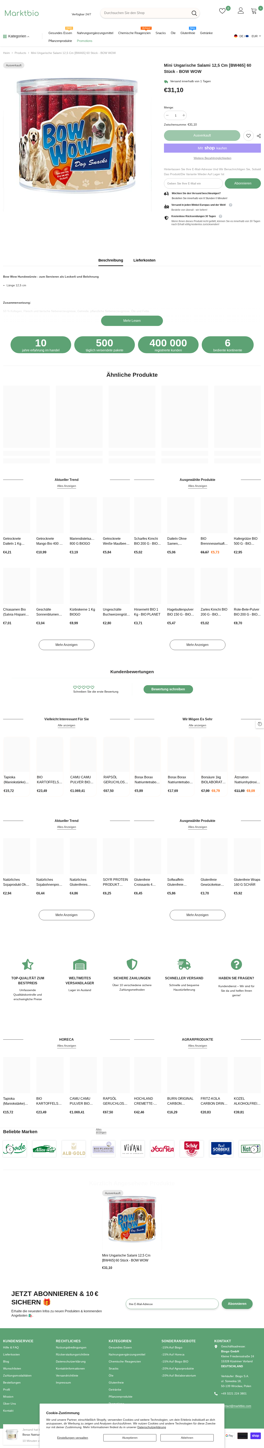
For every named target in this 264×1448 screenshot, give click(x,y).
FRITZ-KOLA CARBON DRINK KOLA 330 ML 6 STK (213, 1101)
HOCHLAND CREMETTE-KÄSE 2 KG (144, 1101)
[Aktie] (257, 136)
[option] (77, 137)
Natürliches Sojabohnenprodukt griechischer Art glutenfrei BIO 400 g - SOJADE (49, 882)
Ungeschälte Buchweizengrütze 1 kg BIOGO (116, 612)
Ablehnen (187, 1437)
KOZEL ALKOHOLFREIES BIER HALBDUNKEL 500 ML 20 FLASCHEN (247, 1101)
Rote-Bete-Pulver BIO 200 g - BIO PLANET (246, 612)
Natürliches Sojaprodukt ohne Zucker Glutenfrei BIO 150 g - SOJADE (16, 882)
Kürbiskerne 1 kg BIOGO (82, 612)
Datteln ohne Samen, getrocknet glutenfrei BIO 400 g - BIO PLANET (180, 541)
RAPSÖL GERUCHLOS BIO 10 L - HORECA (114, 780)
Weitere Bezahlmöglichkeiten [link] (212, 158)
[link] (248, 136)
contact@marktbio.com (236, 1406)
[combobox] (144, 13)
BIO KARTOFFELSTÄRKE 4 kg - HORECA (50, 780)
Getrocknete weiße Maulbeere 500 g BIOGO (116, 541)
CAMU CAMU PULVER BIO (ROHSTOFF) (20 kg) (80, 780)
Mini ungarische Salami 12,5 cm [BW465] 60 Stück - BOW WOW (126, 1258)
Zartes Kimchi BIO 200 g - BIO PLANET (214, 612)
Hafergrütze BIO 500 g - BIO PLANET (245, 541)
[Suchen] (150, 13)
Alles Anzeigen (66, 485)
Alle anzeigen (66, 725)
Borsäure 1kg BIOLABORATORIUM (214, 779)
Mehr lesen (132, 320)
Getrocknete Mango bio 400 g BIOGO (49, 541)
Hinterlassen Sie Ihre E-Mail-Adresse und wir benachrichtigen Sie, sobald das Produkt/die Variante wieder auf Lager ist (212, 172)
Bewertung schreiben (168, 689)
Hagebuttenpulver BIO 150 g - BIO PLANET (180, 612)
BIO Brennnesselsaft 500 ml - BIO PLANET (212, 541)
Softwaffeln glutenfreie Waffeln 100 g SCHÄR (177, 882)
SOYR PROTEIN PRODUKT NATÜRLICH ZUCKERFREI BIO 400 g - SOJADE (115, 882)
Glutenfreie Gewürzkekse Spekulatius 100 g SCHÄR (214, 882)
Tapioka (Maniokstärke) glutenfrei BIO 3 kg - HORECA (15, 780)
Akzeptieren (130, 1437)
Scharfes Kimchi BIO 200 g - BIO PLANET (146, 541)
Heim (6, 53)
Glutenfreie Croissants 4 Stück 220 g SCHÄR (143, 882)
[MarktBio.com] (14, 1149)
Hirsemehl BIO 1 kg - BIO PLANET (147, 612)
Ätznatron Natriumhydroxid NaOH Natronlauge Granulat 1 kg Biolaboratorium (247, 780)
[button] (10, 1149)
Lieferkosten (144, 260)
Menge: (169, 107)
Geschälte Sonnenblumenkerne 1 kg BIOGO (49, 612)
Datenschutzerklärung (151, 1427)
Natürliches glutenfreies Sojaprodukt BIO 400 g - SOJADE (82, 882)
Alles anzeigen (101, 1131)
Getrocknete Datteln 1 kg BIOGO (12, 541)
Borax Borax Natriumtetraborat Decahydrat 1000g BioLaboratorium (147, 780)
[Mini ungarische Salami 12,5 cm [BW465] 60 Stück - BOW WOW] (132, 1220)
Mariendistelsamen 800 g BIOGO (83, 541)
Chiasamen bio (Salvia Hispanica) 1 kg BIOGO (16, 612)
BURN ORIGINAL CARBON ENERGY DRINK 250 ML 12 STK (180, 1101)
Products (20, 53)
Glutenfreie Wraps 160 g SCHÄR (247, 882)
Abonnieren (242, 183)
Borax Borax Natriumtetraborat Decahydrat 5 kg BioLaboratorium (180, 780)
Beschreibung (110, 260)
